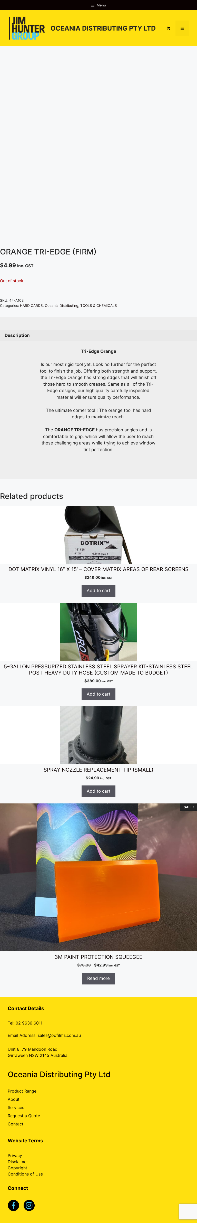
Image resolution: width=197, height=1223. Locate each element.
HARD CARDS (31, 306)
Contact (15, 1123)
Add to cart (98, 590)
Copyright (17, 1167)
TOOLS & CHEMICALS (98, 306)
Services (16, 1107)
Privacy (15, 1155)
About (13, 1099)
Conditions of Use (25, 1174)
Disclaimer (18, 1161)
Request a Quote (24, 1115)
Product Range (22, 1091)
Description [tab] (17, 335)
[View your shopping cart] (168, 28)
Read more (98, 978)
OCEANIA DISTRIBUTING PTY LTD (103, 28)
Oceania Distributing (61, 306)
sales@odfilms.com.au (59, 1035)
